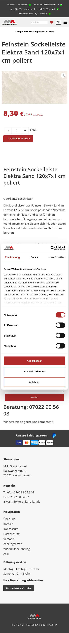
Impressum (10, 529)
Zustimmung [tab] (12, 257)
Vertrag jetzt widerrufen (18, 588)
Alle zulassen (34, 360)
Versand (8, 539)
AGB (6, 554)
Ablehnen (34, 382)
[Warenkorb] (58, 22)
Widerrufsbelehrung (16, 549)
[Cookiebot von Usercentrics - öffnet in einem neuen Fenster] (50, 248)
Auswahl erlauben (34, 371)
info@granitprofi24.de (26, 501)
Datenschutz (11, 534)
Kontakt (8, 524)
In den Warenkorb (18, 138)
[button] (19, 4)
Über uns (9, 519)
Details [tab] (34, 257)
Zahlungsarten (12, 544)
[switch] (60, 325)
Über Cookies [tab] (57, 257)
